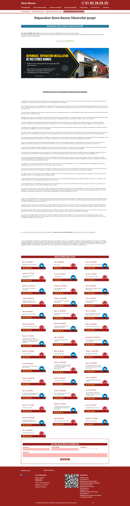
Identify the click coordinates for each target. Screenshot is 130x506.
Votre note (83, 447)
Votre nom (26, 447)
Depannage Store (84, 477)
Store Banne (106, 7)
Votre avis (26, 452)
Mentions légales (25, 470)
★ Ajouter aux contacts (86, 497)
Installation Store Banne (39, 7)
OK (93, 502)
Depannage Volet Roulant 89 (87, 486)
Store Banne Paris (25, 7)
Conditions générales (48, 470)
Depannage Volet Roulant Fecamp (88, 481)
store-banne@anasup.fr (44, 482)
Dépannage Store (84, 490)
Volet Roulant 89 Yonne (86, 484)
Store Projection (95, 7)
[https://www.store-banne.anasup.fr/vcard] (72, 481)
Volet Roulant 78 (84, 493)
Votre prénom (55, 447)
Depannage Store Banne (55, 7)
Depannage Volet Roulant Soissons (89, 491)
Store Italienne (83, 7)
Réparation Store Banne (70, 7)
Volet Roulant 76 (84, 488)
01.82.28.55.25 (45, 484)
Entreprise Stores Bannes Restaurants (90, 483)
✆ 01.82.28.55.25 (95, 3)
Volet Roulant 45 (84, 479)
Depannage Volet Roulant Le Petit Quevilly (90, 495)
